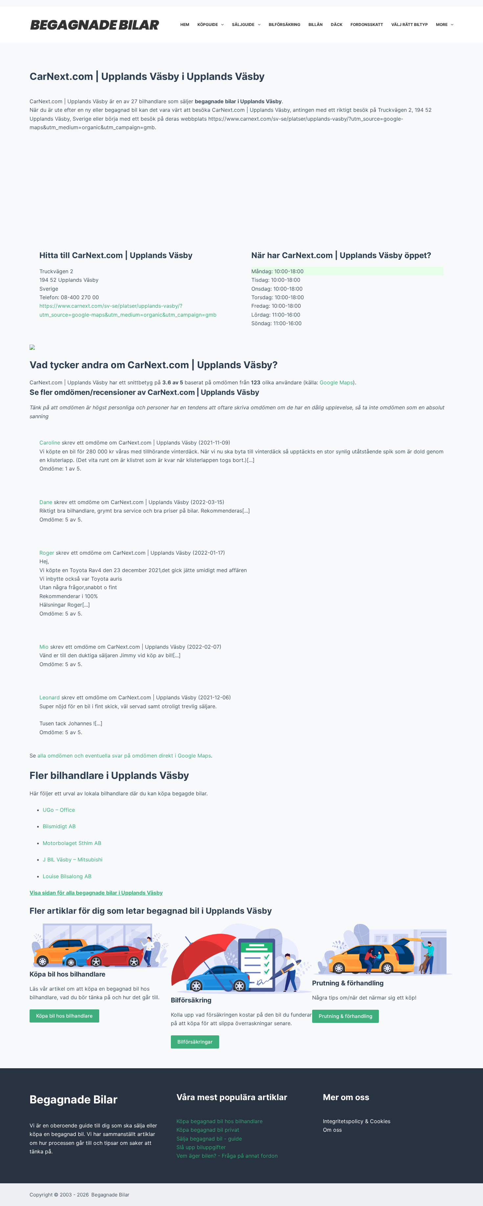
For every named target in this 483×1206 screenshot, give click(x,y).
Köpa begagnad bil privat (207, 1129)
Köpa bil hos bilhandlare (64, 1016)
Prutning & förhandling (345, 1016)
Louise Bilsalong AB (67, 876)
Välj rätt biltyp (409, 24)
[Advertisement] (241, 186)
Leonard (49, 697)
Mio (44, 646)
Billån (316, 24)
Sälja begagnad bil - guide (209, 1138)
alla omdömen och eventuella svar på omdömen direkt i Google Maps (124, 755)
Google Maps (336, 382)
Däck (336, 24)
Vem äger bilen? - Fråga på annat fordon (227, 1155)
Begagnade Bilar (110, 1195)
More (442, 24)
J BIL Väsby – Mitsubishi (73, 859)
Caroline (49, 442)
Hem (184, 24)
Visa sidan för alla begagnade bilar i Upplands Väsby (96, 892)
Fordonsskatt (367, 24)
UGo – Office (59, 810)
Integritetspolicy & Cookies (356, 1121)
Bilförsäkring (284, 24)
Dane (45, 502)
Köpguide (207, 24)
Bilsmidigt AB (59, 826)
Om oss (332, 1129)
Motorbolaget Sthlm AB (72, 843)
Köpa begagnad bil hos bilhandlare (219, 1121)
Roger (46, 552)
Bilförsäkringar (195, 1042)
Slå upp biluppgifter (201, 1147)
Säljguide (243, 24)
